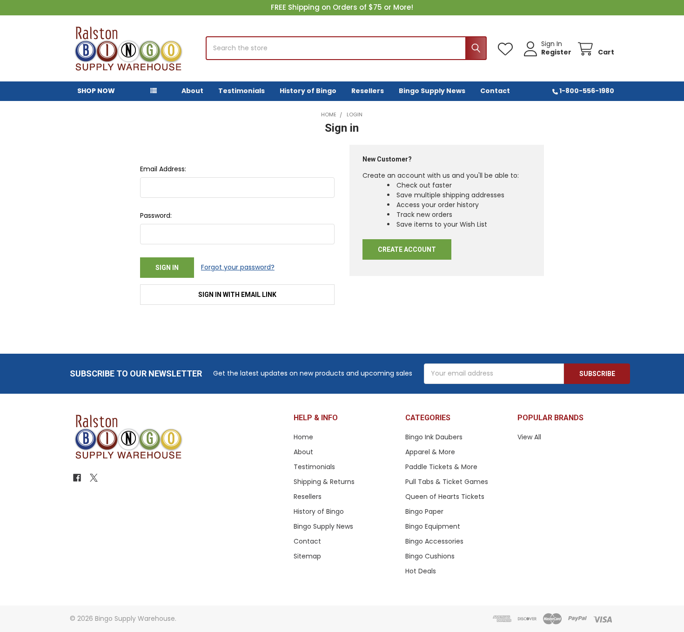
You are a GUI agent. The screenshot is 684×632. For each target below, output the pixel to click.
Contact (495, 90)
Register (556, 52)
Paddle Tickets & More (441, 466)
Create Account (407, 249)
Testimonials (241, 90)
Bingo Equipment (432, 526)
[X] (94, 478)
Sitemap (307, 556)
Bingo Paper (424, 511)
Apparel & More (430, 452)
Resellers (367, 90)
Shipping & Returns (324, 481)
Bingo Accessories (434, 541)
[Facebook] (77, 478)
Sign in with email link (237, 294)
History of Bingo (308, 90)
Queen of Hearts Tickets (444, 496)
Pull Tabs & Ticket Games (446, 481)
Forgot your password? (238, 267)
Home (303, 437)
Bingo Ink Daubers (434, 437)
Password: (156, 215)
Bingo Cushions (430, 556)
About (192, 90)
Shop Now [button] (96, 90)
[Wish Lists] (507, 49)
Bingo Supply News (432, 90)
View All (529, 437)
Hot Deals (420, 571)
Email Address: (163, 169)
